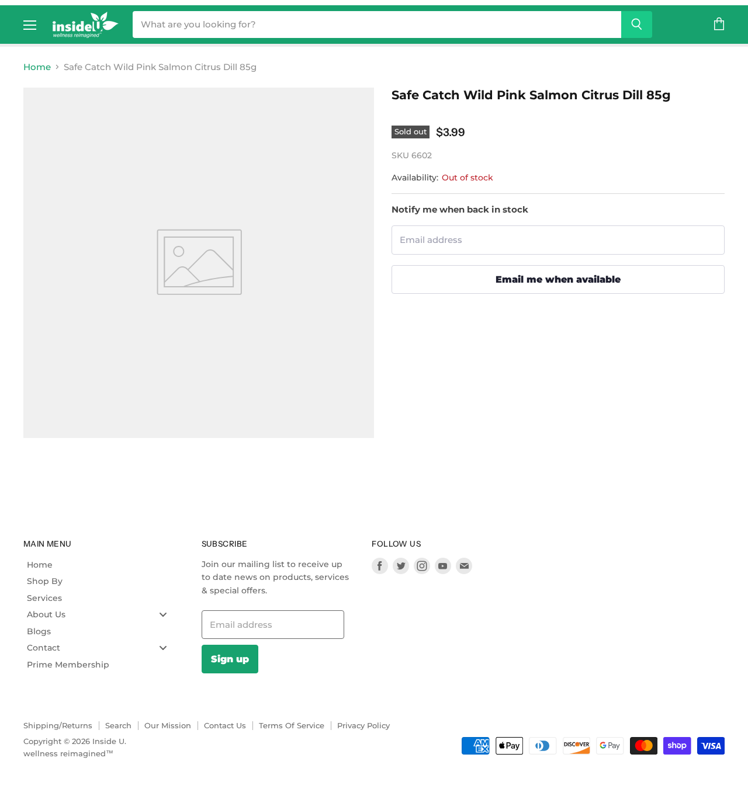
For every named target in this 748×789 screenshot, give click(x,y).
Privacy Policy (363, 725)
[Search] (636, 24)
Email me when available (558, 279)
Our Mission (167, 725)
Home (37, 67)
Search (118, 725)
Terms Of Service (291, 725)
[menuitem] (101, 565)
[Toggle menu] (163, 615)
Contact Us (225, 725)
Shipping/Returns (57, 725)
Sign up (230, 659)
